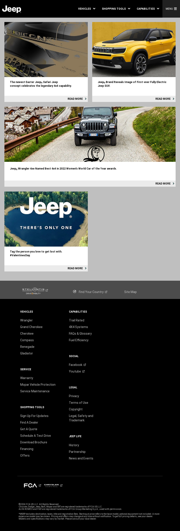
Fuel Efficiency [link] (78, 340)
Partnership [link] (77, 452)
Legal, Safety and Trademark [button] (81, 418)
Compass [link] (27, 340)
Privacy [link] (74, 396)
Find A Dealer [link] (29, 422)
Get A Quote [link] (28, 429)
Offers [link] (25, 455)
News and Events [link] (81, 458)
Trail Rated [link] (76, 320)
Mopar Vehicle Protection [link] (38, 384)
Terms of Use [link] (78, 402)
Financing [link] (26, 449)
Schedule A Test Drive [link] (35, 435)
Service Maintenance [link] (35, 391)
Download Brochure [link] (33, 442)
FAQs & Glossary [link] (80, 333)
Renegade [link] (27, 346)
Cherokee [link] (27, 333)
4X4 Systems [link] (78, 327)
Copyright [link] (76, 409)
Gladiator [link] (26, 353)
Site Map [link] (130, 291)
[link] (11, 8)
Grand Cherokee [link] (31, 327)
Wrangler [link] (26, 320)
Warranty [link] (26, 378)
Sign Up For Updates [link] (34, 416)
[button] (87, 9)
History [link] (74, 445)
